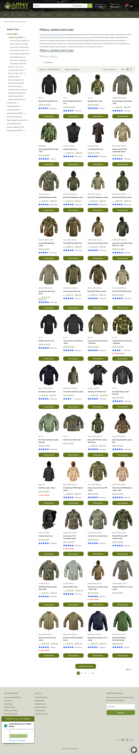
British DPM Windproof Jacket (73, 197)
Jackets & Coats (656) (15, 37)
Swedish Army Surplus (119, 583)
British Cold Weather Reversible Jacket (119, 639)
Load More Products (85, 666)
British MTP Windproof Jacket (98, 197)
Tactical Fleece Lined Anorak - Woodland (122, 342)
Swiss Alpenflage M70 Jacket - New (122, 441)
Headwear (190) (13, 76)
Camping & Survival (77, 15)
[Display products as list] (131, 69)
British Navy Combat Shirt (47, 392)
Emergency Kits (40, 704)
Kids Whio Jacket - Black (47, 488)
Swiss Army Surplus (119, 436)
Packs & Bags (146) (13, 106)
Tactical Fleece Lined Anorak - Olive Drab (97, 342)
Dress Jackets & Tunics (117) (19, 50)
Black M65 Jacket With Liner (48, 101)
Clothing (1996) (12, 34)
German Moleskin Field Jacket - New (122, 102)
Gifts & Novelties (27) (14, 123)
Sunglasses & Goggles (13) (16, 93)
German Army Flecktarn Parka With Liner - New (122, 244)
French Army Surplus (70, 388)
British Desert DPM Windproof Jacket (73, 489)
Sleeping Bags (39, 700)
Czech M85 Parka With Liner (72, 243)
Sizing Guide (8, 704)
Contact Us (8, 700)
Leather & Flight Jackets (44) (19, 40)
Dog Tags (106, 15)
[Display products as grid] (127, 69)
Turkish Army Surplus (95, 533)
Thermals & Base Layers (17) (17, 90)
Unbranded (42, 146)
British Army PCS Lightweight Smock (73, 639)
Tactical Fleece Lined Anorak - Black (73, 342)
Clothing (20, 15)
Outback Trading (68, 146)
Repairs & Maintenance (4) (17, 99)
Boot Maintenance (41, 707)
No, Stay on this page (17, 740)
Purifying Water (40, 710)
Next (128, 669)
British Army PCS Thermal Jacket (47, 639)
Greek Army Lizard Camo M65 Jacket (97, 489)
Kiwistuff (42, 484)
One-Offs (118, 15)
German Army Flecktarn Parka (98, 243)
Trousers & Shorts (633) (16, 70)
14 (92, 673)
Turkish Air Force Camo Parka (97, 536)
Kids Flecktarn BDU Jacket (72, 440)
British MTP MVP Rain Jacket (122, 291)
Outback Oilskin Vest (70, 149)
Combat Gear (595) (13, 110)
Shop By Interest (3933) (15, 130)
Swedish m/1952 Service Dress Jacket (122, 588)
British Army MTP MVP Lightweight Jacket (119, 150)
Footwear (32, 15)
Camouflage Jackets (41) (18, 63)
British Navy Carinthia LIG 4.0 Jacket (97, 639)
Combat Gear (61, 15)
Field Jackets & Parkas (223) (19, 47)
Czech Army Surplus (70, 240)
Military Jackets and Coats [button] (57, 50)
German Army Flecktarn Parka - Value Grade (98, 588)
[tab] (86, 50)
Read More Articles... (42, 714)
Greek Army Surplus (94, 484)
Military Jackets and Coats (18, 21)
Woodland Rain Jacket (95, 101)
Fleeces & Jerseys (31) (15, 67)
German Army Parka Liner (71, 291)
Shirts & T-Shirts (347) (15, 73)
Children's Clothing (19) (15, 96)
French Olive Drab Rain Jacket (73, 392)
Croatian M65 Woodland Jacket (46, 244)
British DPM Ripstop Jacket (97, 291)
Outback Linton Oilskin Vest (97, 392)
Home (6, 21)
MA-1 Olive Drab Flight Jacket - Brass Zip (49, 441)
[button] (134, 750)
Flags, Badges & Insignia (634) (17, 120)
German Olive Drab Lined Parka (47, 292)
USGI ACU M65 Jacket (70, 587)
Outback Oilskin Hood (46, 536)
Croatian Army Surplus (46, 240)
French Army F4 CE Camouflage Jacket (69, 537)
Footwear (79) (11, 103)
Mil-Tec (41, 98)
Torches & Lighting (41, 697)
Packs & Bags (46, 15)
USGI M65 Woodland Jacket (48, 197)
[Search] (89, 5)
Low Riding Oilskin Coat (95, 149)
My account (115, 7)
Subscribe (120, 713)
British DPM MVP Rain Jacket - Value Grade (98, 441)
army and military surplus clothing (53, 34)
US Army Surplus (44, 194)
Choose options (49, 116)
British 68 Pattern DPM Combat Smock (120, 537)
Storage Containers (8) (14, 117)
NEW (6, 15)
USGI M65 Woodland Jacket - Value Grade (48, 588)
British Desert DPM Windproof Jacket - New (122, 489)
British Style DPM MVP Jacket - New (48, 150)
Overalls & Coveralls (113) (16, 83)
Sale (12, 15)
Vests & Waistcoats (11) (17, 57)
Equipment (93, 15)
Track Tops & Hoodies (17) (18, 60)
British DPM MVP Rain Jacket (122, 197)
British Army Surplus (119, 146)
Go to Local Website (18, 736)
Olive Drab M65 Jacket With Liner (72, 102)
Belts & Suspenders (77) (16, 80)
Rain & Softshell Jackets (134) (20, 54)
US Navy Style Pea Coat (46, 341)
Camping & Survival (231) (15, 113)
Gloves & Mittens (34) (15, 86)
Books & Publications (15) (15, 127)
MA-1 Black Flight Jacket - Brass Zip (121, 393)
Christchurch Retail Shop (12, 697)
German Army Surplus (119, 98)
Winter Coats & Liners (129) (19, 44)
